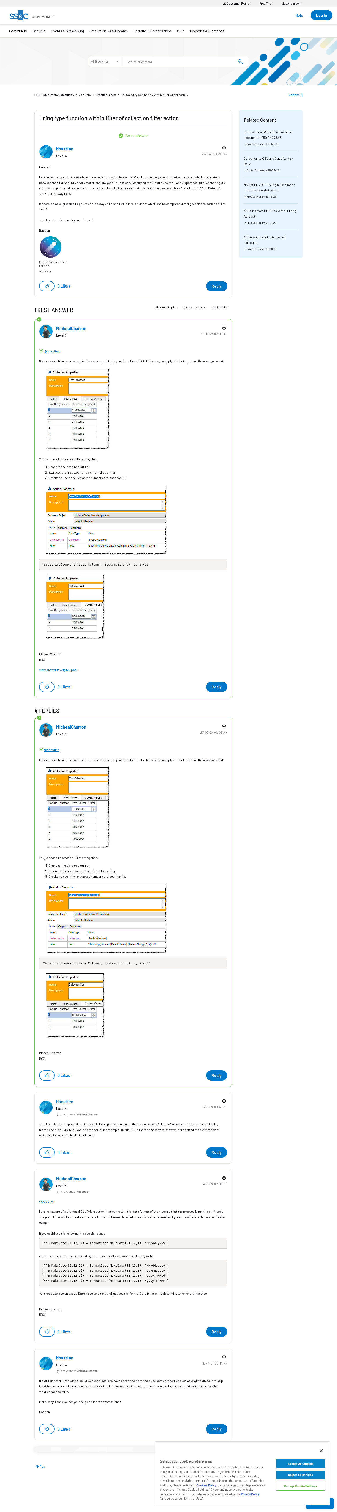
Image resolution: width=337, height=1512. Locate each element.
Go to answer (136, 135)
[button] (47, 286)
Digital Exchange (256, 170)
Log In (321, 15)
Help (299, 15)
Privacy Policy (250, 1494)
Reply (217, 286)
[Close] (321, 1451)
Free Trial (265, 3)
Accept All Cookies (300, 1464)
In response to (79, 1114)
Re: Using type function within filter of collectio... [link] (154, 95)
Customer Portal (238, 3)
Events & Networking (67, 31)
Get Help (39, 31)
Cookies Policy (206, 1485)
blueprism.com (291, 3)
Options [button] (294, 95)
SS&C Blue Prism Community (54, 95)
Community (18, 31)
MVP (180, 31)
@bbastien (51, 351)
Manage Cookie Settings (300, 1486)
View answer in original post (58, 670)
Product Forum (106, 95)
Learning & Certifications (152, 31)
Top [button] (42, 1466)
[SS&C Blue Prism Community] (32, 15)
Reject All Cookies (300, 1475)
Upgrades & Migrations (207, 31)
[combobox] (185, 61)
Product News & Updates (108, 31)
